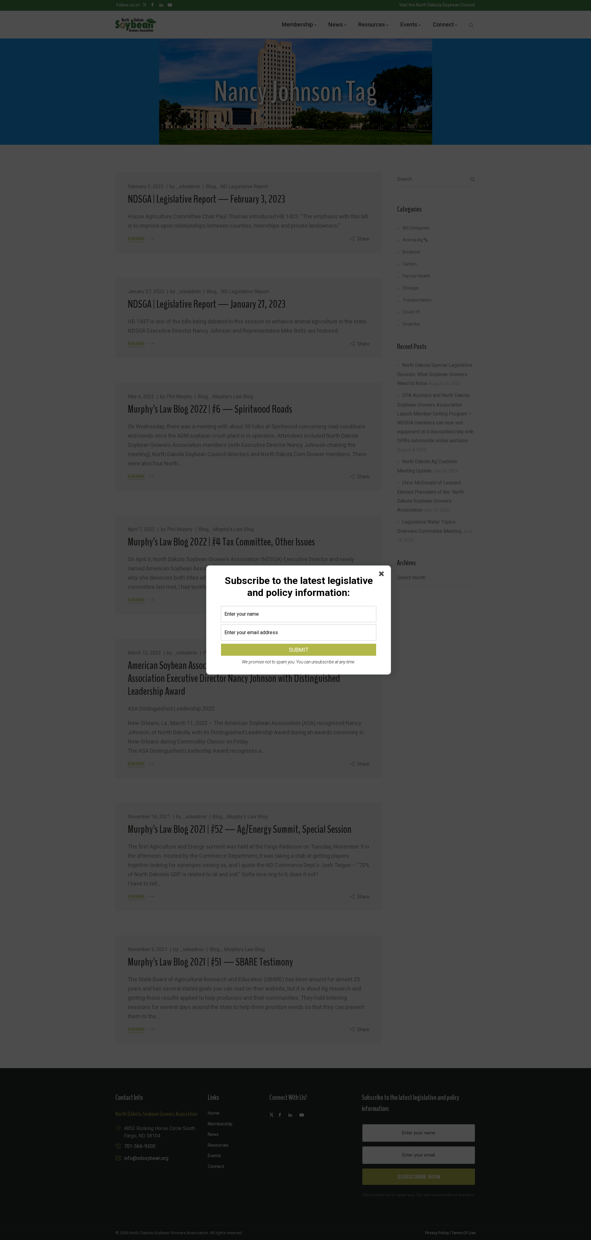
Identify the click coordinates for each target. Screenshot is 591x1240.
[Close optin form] (382, 575)
